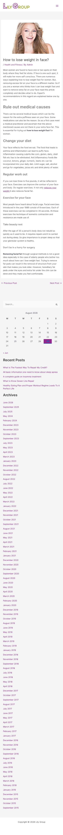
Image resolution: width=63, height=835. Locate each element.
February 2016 (10, 785)
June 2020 (8, 582)
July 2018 (7, 673)
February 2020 (10, 601)
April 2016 (7, 776)
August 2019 (9, 623)
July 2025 (7, 411)
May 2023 (8, 447)
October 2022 (9, 474)
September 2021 (11, 524)
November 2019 (10, 614)
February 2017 (10, 731)
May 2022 (8, 492)
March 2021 (8, 546)
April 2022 (8, 497)
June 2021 (8, 533)
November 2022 (10, 470)
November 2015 (10, 799)
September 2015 (11, 808)
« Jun (5, 353)
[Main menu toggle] (57, 6)
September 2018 (11, 664)
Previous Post (9, 283)
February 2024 (10, 420)
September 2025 (11, 407)
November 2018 (10, 659)
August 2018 (9, 668)
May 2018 (7, 682)
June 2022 (8, 488)
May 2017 (7, 718)
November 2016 (10, 745)
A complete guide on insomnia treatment (22, 376)
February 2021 (10, 551)
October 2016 (9, 749)
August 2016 (9, 758)
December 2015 (10, 794)
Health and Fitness (13, 65)
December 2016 (10, 740)
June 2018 (8, 677)
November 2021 (10, 515)
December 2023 (10, 425)
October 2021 (9, 519)
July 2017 (7, 709)
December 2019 (10, 610)
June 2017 (8, 713)
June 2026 (8, 402)
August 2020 (9, 578)
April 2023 (8, 452)
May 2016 (7, 772)
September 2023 (11, 438)
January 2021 (9, 555)
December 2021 (10, 510)
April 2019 (7, 637)
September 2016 (11, 754)
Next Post (56, 283)
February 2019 (10, 646)
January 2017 (9, 736)
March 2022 (9, 501)
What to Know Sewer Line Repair (18, 381)
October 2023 (9, 434)
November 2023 (10, 429)
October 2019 (9, 619)
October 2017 (9, 695)
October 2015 (9, 803)
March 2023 (9, 456)
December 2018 (10, 655)
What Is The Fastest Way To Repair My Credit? (25, 367)
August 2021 (9, 528)
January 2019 (9, 650)
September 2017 (11, 700)
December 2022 (10, 465)
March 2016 (8, 781)
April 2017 (7, 722)
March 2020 (9, 596)
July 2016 (7, 763)
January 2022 (9, 506)
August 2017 (9, 704)
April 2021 (7, 542)
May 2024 (8, 416)
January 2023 (9, 461)
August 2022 (9, 479)
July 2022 (7, 483)
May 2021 (7, 537)
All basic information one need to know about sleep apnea (30, 372)
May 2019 (7, 632)
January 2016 (9, 790)
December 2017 (10, 691)
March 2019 (8, 641)
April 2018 (7, 686)
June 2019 (8, 628)
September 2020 (11, 573)
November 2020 (10, 564)
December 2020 (10, 560)
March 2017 (8, 727)
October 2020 (9, 569)
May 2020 (8, 587)
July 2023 (7, 443)
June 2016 (8, 767)
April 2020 (8, 591)
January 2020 (9, 605)
